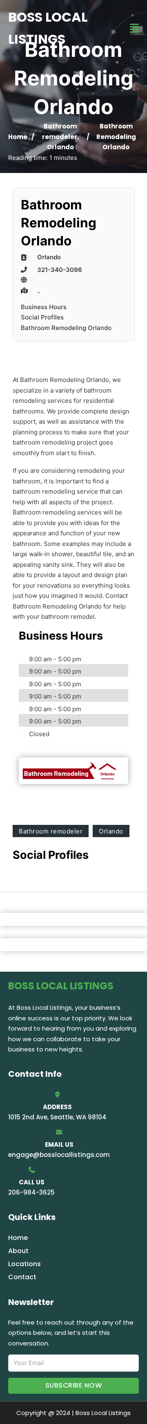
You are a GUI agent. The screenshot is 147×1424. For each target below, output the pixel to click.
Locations (24, 1264)
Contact (22, 1277)
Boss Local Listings (47, 28)
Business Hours (44, 307)
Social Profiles (42, 317)
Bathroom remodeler (50, 831)
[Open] (134, 28)
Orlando (60, 147)
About (18, 1251)
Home (17, 137)
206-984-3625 (31, 1192)
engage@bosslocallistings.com (59, 1154)
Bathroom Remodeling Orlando (66, 328)
